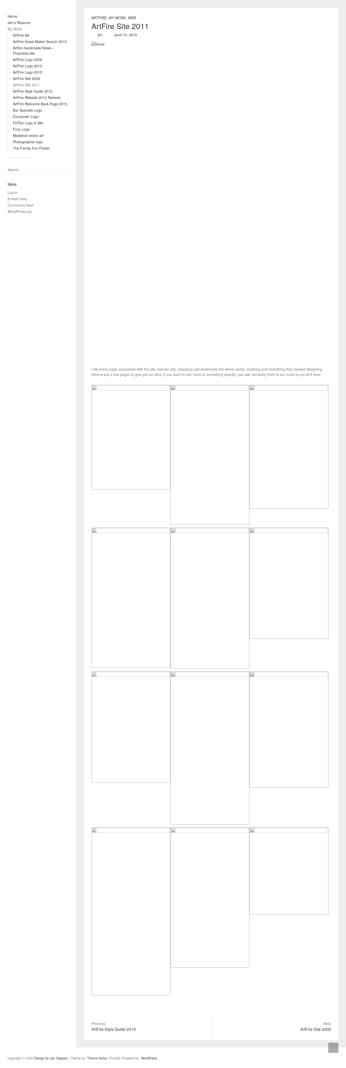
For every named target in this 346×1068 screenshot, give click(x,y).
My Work (15, 28)
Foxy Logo (21, 129)
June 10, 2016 (125, 34)
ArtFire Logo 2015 (27, 72)
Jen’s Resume (19, 22)
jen (100, 34)
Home (12, 16)
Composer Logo (26, 116)
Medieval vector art (28, 135)
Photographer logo (28, 141)
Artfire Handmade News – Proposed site (33, 50)
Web (132, 17)
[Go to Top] (333, 1048)
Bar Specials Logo (27, 110)
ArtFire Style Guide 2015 (32, 91)
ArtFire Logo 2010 (27, 65)
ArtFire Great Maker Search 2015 (40, 41)
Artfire (99, 17)
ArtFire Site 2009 (26, 78)
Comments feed (20, 205)
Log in (12, 192)
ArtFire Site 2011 (26, 84)
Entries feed (17, 198)
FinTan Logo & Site (28, 122)
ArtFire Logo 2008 (27, 59)
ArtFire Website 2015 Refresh (37, 97)
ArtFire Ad (21, 35)
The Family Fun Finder (31, 148)
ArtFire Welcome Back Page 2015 (40, 103)
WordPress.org (20, 211)
